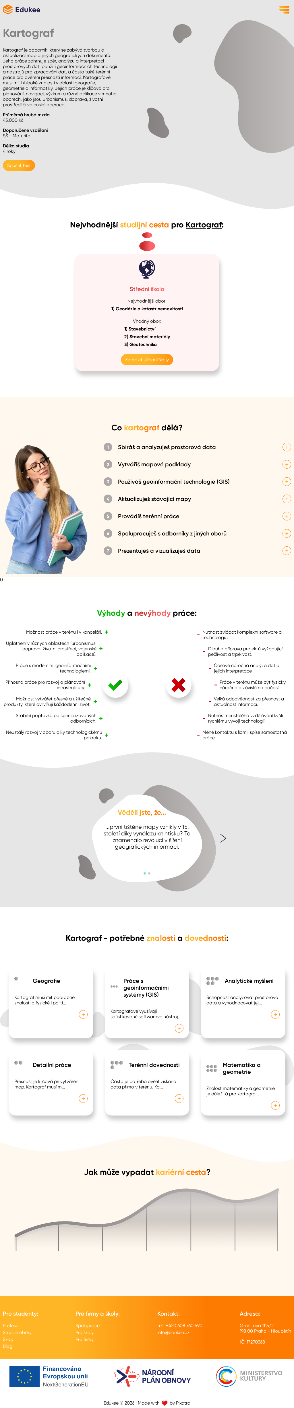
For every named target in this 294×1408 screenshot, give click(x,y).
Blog (7, 1346)
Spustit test (19, 165)
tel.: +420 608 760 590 (179, 1325)
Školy (8, 1339)
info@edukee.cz (173, 1332)
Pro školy (85, 1332)
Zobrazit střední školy (147, 359)
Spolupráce (88, 1325)
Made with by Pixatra (164, 1403)
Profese (10, 1325)
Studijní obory (17, 1332)
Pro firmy (85, 1339)
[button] (145, 873)
